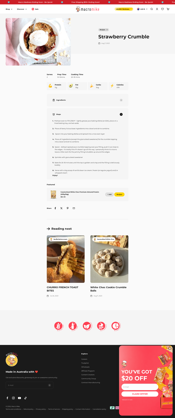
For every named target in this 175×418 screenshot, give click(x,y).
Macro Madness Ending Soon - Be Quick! (26, 2)
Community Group (88, 379)
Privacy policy (41, 409)
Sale (36, 9)
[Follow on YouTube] (19, 398)
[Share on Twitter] (61, 208)
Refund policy (28, 409)
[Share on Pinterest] (67, 208)
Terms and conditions (13, 409)
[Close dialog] (170, 348)
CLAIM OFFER (140, 394)
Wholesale (85, 367)
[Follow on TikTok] (25, 398)
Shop (8, 9)
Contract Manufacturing (90, 382)
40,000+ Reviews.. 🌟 (124, 9)
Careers (84, 359)
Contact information (82, 409)
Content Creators (87, 375)
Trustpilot (85, 363)
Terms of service (54, 409)
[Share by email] (73, 208)
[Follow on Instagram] (13, 398)
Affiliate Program (88, 371)
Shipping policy (67, 409)
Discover (20, 9)
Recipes (102, 30)
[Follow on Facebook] (7, 398)
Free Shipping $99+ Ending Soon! (76, 2)
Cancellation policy (99, 409)
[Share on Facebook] (55, 208)
